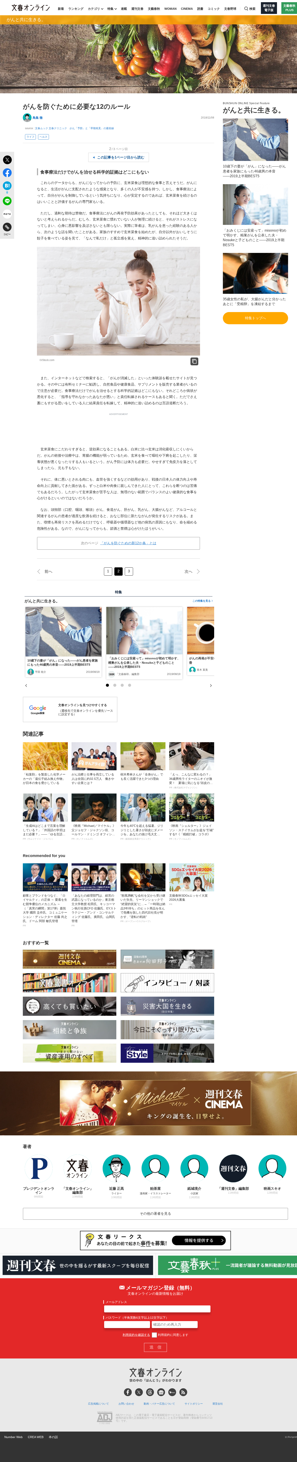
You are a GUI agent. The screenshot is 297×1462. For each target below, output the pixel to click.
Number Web (13, 1437)
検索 (252, 8)
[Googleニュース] (161, 1392)
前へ (48, 571)
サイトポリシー (194, 1403)
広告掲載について (98, 1403)
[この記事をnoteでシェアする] (7, 214)
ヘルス (43, 136)
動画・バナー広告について (159, 1403)
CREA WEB (35, 1437)
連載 (124, 8)
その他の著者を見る (155, 1213)
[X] (139, 1392)
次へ (188, 571)
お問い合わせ (126, 1403)
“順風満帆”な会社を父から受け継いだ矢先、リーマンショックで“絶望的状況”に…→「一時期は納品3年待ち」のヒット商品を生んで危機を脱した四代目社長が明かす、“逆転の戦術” (142, 908)
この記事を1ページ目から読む (120, 157)
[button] (107, 685)
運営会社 (217, 1403)
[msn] (172, 1392)
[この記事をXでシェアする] (7, 160)
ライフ (30, 136)
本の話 (53, 1437)
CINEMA (187, 8)
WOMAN (170, 8)
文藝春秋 (154, 8)
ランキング (75, 8)
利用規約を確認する (136, 1335)
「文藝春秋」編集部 (127, 674)
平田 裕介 (40, 671)
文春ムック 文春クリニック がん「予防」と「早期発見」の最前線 (74, 128)
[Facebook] (128, 1392)
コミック (214, 8)
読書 (200, 8)
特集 (110, 8)
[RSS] (183, 1392)
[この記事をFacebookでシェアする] (7, 173)
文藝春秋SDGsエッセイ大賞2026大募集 (188, 900)
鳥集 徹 (38, 117)
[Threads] (150, 1392)
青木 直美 (202, 669)
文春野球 (230, 8)
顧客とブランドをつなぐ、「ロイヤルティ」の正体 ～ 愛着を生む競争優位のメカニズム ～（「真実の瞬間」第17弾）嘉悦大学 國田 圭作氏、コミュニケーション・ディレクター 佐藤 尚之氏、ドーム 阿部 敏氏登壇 (45, 910)
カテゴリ (94, 8)
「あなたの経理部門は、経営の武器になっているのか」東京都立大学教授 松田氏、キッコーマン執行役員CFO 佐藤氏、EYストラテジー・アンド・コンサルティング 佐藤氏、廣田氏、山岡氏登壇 (94, 910)
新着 (61, 8)
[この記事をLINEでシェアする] (7, 201)
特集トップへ (255, 318)
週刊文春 (137, 8)
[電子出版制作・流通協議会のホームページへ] (104, 1418)
